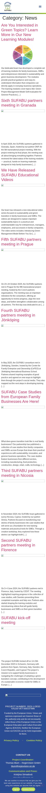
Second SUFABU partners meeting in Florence (18, 545)
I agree (16, 789)
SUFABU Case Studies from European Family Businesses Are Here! (21, 397)
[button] (40, 6)
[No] (42, 785)
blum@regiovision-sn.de (23, 766)
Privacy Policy (11, 740)
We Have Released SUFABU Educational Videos (20, 175)
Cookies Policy (34, 740)
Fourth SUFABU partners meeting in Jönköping (18, 315)
